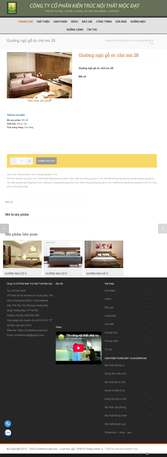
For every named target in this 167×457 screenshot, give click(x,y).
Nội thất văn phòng (115, 407)
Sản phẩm (60, 21)
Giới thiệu (43, 21)
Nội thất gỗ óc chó (115, 382)
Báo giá (87, 21)
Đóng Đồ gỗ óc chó (26, 174)
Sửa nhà (121, 21)
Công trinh (104, 21)
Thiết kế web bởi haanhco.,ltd (121, 448)
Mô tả (9, 202)
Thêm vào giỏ (46, 161)
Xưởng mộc (138, 21)
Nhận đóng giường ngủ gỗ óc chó (95, 182)
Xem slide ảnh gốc (38, 100)
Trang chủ (25, 21)
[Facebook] (140, 453)
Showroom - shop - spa (118, 432)
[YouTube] (147, 453)
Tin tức (92, 29)
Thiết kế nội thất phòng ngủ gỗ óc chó (130, 182)
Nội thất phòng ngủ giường (116, 178)
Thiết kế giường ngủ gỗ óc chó (89, 178)
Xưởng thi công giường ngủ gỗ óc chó (61, 182)
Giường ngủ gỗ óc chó (47, 174)
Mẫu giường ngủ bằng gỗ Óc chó (26, 182)
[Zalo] (153, 453)
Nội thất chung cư (115, 365)
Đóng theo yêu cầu (115, 373)
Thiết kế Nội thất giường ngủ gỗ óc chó (55, 178)
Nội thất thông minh (116, 415)
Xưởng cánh (75, 29)
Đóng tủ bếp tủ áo (115, 390)
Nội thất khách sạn (115, 424)
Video (74, 21)
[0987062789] (7, 423)
